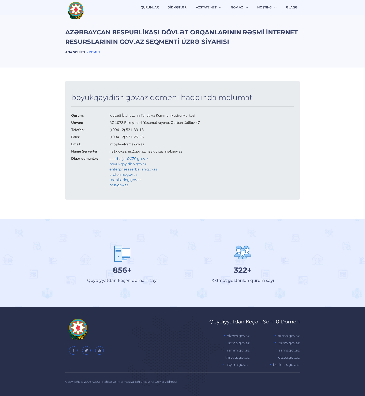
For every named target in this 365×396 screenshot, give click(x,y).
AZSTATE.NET (206, 7)
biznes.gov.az (238, 336)
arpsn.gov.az (289, 336)
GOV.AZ (237, 7)
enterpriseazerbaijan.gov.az (133, 169)
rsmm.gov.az (238, 350)
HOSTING (264, 7)
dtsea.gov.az (289, 357)
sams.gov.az (289, 350)
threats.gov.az (237, 357)
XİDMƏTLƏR (177, 7)
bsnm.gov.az (289, 343)
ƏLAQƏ (292, 7)
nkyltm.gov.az (237, 364)
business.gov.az (286, 364)
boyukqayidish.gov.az (128, 164)
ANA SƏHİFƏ (75, 52)
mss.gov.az (118, 185)
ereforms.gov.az (123, 174)
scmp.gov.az (239, 343)
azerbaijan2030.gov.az (128, 159)
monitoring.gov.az (125, 180)
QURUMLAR (150, 7)
